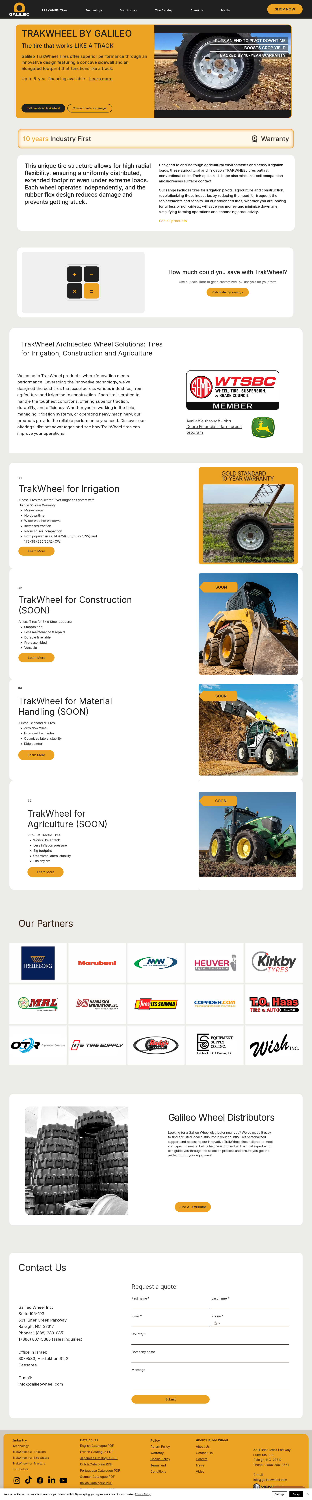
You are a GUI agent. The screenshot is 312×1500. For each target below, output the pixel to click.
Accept (296, 1494)
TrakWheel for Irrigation (29, 1451)
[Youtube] (63, 1480)
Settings (279, 1494)
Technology (20, 1446)
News (200, 1465)
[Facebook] (40, 1480)
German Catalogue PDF (97, 1477)
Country (138, 1334)
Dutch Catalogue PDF (96, 1464)
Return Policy (160, 1446)
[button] (54, 10)
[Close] (308, 1494)
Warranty (157, 1453)
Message (138, 1370)
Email (136, 1316)
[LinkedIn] (51, 1480)
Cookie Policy (160, 1459)
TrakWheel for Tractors (28, 1463)
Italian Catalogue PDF (96, 1483)
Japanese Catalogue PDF (99, 1458)
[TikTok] (28, 1480)
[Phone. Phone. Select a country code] (217, 1323)
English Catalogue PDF (97, 1446)
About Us (203, 1446)
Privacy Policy (143, 1494)
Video (200, 1471)
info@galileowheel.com (40, 1384)
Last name (220, 1298)
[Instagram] (16, 1480)
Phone (217, 1316)
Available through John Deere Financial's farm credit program (214, 426)
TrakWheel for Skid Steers (30, 1457)
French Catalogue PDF (96, 1452)
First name (140, 1298)
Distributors (20, 1469)
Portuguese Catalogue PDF (100, 1470)
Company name (143, 1352)
